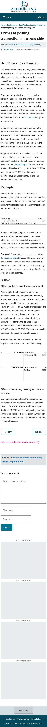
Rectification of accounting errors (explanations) (22, 44)
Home (3, 25)
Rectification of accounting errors (32, 25)
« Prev (8, 431)
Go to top (23, 710)
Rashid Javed (8, 49)
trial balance (30, 117)
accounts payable (12, 257)
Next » (39, 431)
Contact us (10, 718)
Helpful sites (35, 718)
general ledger (20, 164)
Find (42, 17)
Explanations (12, 25)
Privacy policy (23, 718)
